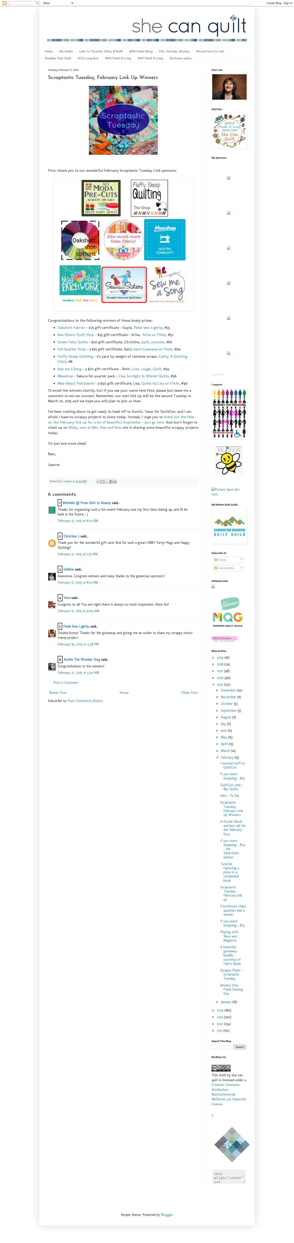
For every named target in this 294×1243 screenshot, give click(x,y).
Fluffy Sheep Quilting (75, 356)
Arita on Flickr (154, 334)
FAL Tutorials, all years (174, 51)
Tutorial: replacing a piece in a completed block (229, 872)
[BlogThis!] (103, 481)
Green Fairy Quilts (72, 342)
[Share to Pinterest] (115, 481)
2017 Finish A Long (150, 58)
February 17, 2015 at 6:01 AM (78, 521)
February (228, 757)
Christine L (71, 536)
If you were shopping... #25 (232, 776)
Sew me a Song (69, 368)
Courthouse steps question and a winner (233, 910)
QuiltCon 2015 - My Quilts (231, 787)
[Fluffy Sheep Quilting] (229, 283)
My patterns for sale (210, 51)
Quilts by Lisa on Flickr (160, 383)
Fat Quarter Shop (71, 349)
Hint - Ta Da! (229, 796)
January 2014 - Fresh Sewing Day (231, 989)
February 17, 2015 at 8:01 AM (78, 582)
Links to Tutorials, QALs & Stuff (101, 51)
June (224, 730)
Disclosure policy (180, 58)
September (229, 710)
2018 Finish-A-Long (118, 58)
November (229, 697)
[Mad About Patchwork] (229, 248)
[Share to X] (107, 481)
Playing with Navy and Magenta (229, 936)
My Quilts (66, 51)
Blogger (167, 1215)
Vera (67, 598)
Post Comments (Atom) (85, 701)
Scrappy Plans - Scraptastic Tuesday (231, 974)
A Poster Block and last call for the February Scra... (233, 827)
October (227, 704)
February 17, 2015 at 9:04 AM (78, 611)
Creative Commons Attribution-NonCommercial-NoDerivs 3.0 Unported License (229, 1094)
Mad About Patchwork (75, 383)
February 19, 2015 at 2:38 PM (78, 644)
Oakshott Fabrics (71, 327)
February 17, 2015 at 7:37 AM (77, 554)
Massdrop (65, 376)
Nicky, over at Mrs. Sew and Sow (95, 427)
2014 (220, 1010)
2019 (220, 658)
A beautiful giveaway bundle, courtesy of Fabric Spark (230, 955)
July (224, 724)
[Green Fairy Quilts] (229, 178)
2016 (220, 678)
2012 (220, 1024)
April (225, 744)
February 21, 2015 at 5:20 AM (78, 673)
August (226, 717)
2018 (220, 664)
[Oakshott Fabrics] (229, 319)
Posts (221, 560)
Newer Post (58, 693)
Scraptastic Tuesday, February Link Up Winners (231, 808)
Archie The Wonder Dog (82, 659)
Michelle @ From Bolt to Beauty (87, 503)
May (224, 737)
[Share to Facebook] (111, 481)
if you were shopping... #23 (232, 923)
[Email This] (99, 481)
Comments (225, 568)
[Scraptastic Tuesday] (123, 154)
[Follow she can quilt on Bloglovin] (224, 641)
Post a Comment (65, 682)
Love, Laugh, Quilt (146, 368)
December (229, 690)
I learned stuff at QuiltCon (232, 765)
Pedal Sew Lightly (148, 327)
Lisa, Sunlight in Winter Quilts (144, 376)
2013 (220, 1017)
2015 (220, 684)
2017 (220, 671)
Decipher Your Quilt (58, 58)
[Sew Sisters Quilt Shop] (229, 213)
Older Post (190, 693)
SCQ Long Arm (88, 58)
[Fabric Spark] (229, 354)
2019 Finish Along (141, 51)
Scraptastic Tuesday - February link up (231, 893)
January (226, 1002)
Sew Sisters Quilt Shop (75, 334)
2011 (220, 1030)
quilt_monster (153, 342)
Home (49, 51)
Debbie (68, 569)
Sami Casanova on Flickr (153, 349)
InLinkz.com (217, 374)
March (226, 751)
